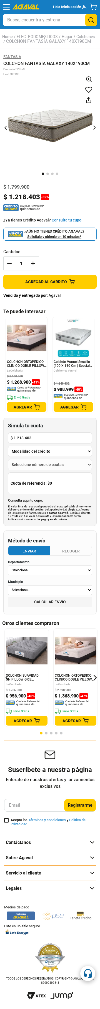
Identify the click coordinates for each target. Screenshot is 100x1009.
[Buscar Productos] (91, 20)
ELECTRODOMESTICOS (37, 36)
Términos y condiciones (47, 820)
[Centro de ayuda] (88, 973)
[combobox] (50, 20)
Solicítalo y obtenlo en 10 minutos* (54, 237)
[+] (33, 263)
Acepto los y (48, 822)
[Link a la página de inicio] (7, 36)
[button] (69, 7)
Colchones (85, 36)
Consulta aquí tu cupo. (25, 500)
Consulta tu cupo (66, 220)
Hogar (67, 36)
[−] (9, 263)
